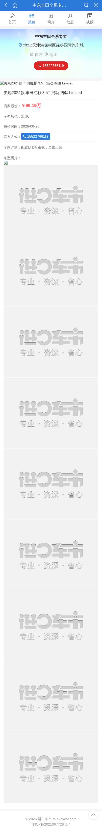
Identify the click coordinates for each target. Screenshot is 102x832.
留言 (39, 54)
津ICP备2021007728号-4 (51, 824)
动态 (70, 18)
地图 (53, 54)
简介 (51, 18)
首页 (12, 18)
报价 (31, 18)
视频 (90, 18)
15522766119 (36, 136)
